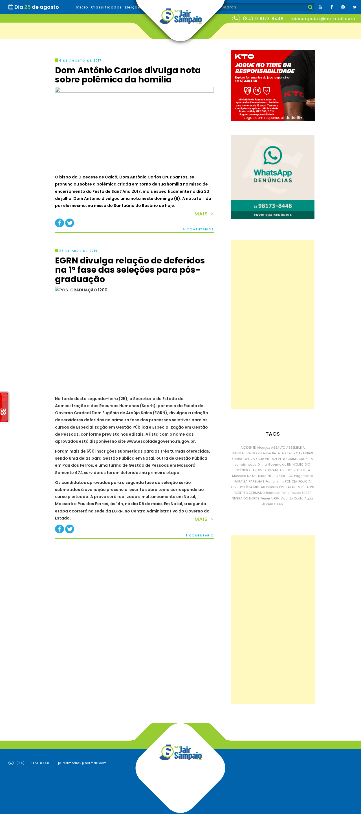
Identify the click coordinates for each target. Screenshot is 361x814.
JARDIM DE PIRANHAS (267, 470)
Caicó (290, 453)
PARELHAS (256, 481)
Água (309, 498)
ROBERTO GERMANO (249, 492)
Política (272, 487)
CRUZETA (306, 459)
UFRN (275, 498)
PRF (282, 487)
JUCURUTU (293, 470)
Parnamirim (274, 481)
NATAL (252, 475)
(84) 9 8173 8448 (263, 18)
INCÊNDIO (242, 470)
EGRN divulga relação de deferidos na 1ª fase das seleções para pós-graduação (130, 269)
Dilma (262, 464)
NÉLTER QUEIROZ (280, 475)
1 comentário (200, 535)
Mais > (204, 213)
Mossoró (239, 475)
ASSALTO (278, 447)
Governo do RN (279, 464)
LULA (306, 470)
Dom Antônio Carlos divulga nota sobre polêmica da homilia (128, 75)
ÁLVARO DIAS (272, 504)
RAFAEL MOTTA (297, 487)
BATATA (278, 453)
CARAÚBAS (304, 453)
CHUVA (249, 459)
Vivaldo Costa (292, 498)
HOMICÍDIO (301, 464)
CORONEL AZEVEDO (271, 459)
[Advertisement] (272, 324)
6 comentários (198, 229)
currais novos (245, 464)
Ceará (237, 459)
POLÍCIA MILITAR (252, 487)
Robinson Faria (278, 492)
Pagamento (303, 475)
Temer (265, 498)
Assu (267, 453)
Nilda (262, 475)
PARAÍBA (241, 481)
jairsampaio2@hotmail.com (323, 18)
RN (312, 487)
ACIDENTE (248, 447)
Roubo (296, 492)
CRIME (293, 459)
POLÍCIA (291, 481)
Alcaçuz (263, 447)
